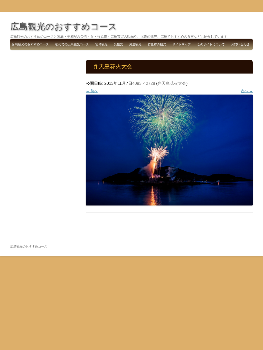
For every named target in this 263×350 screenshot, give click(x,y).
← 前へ (92, 91)
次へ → (247, 91)
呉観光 (118, 44)
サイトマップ (181, 44)
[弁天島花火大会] (169, 150)
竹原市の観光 (157, 44)
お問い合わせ (240, 44)
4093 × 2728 (143, 83)
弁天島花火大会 (171, 83)
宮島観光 (101, 44)
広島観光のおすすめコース (63, 26)
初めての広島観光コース (72, 44)
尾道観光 (135, 44)
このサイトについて (211, 44)
